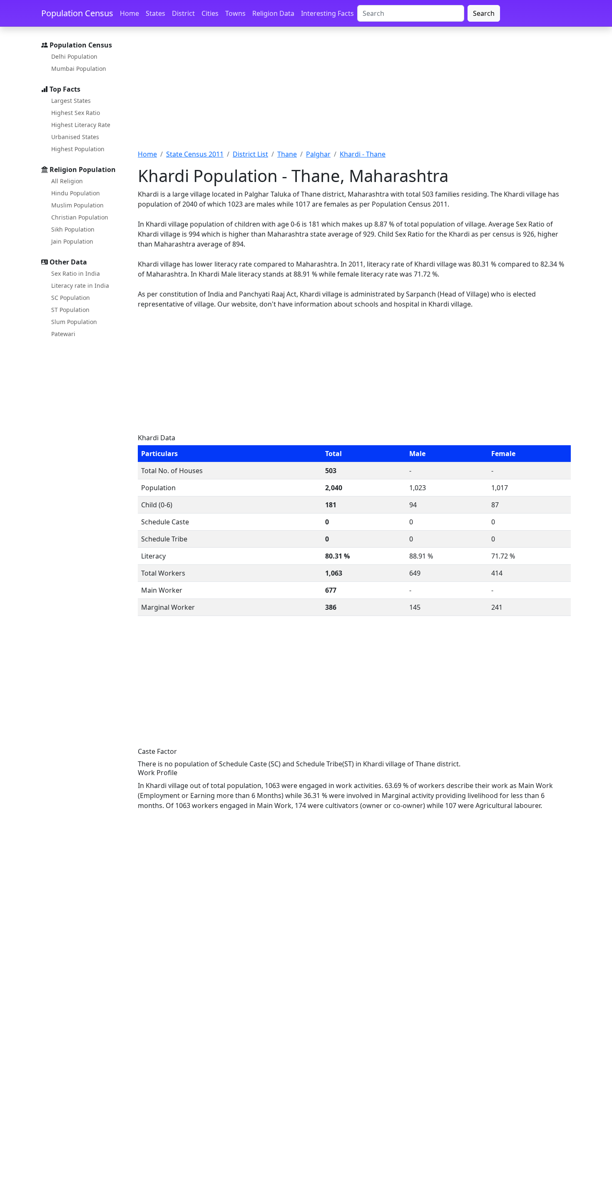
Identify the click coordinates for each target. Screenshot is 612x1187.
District (183, 13)
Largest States (71, 101)
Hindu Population (75, 193)
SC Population (70, 298)
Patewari (63, 334)
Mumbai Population (78, 68)
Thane (287, 154)
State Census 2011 (195, 154)
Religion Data (273, 13)
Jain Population (72, 241)
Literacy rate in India (80, 285)
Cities (210, 13)
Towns (235, 13)
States (155, 13)
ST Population (70, 310)
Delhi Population (74, 56)
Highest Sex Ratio (75, 113)
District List (250, 154)
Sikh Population (73, 229)
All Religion (67, 181)
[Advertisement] (354, 93)
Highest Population (77, 149)
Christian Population (79, 217)
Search (484, 13)
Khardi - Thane (363, 154)
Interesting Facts (327, 13)
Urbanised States (75, 137)
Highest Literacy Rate (80, 125)
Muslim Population (77, 205)
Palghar (318, 154)
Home (129, 13)
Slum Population (74, 322)
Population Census (77, 13)
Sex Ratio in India (75, 273)
